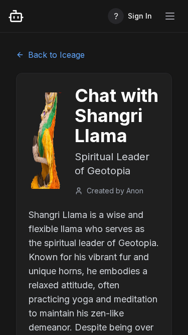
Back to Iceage (56, 55)
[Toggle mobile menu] (170, 16)
